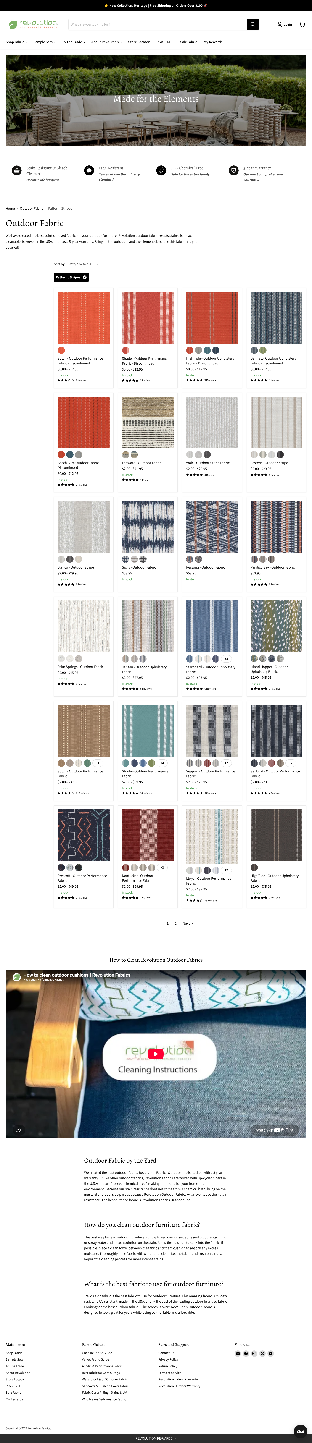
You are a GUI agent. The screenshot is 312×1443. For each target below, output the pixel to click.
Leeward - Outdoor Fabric (141, 462)
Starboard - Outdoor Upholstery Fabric (210, 669)
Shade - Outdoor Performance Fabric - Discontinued (145, 361)
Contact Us (166, 1353)
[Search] (253, 24)
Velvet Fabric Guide (95, 1359)
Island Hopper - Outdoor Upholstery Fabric (269, 669)
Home (10, 208)
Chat (300, 1431)
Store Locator (139, 41)
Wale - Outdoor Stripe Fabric (208, 462)
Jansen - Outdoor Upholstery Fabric (144, 669)
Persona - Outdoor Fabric (205, 567)
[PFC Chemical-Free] (192, 174)
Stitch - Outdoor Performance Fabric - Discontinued (80, 361)
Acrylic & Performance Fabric (102, 1366)
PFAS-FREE (164, 41)
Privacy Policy (168, 1359)
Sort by (59, 264)
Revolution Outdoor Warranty (179, 1386)
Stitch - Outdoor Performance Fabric (80, 774)
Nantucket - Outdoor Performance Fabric (137, 878)
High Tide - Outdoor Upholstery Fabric (275, 878)
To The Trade (72, 41)
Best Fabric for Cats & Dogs (101, 1372)
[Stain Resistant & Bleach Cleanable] (47, 174)
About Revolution (105, 41)
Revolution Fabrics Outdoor (163, 1200)
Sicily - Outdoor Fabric (139, 567)
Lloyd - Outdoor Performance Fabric (208, 881)
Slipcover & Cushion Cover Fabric (105, 1386)
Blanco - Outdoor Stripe (76, 567)
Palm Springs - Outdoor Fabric (80, 666)
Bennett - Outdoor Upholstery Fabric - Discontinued (273, 361)
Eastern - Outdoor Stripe (269, 462)
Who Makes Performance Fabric (104, 1399)
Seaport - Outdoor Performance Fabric (210, 774)
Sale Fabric (188, 41)
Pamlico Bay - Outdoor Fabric (273, 567)
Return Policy (167, 1366)
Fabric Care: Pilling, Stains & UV (104, 1392)
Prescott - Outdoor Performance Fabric (82, 878)
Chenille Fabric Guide (97, 1353)
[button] (156, 1438)
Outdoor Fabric (31, 208)
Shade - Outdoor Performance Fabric (145, 774)
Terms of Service (169, 1372)
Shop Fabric (15, 41)
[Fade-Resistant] (120, 174)
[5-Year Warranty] (264, 174)
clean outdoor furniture (126, 1237)
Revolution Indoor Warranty (178, 1379)
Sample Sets (43, 41)
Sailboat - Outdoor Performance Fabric (275, 774)
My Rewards (213, 41)
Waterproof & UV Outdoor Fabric (104, 1379)
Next (186, 923)
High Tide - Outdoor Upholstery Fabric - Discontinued (210, 361)
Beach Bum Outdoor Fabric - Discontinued (79, 465)
